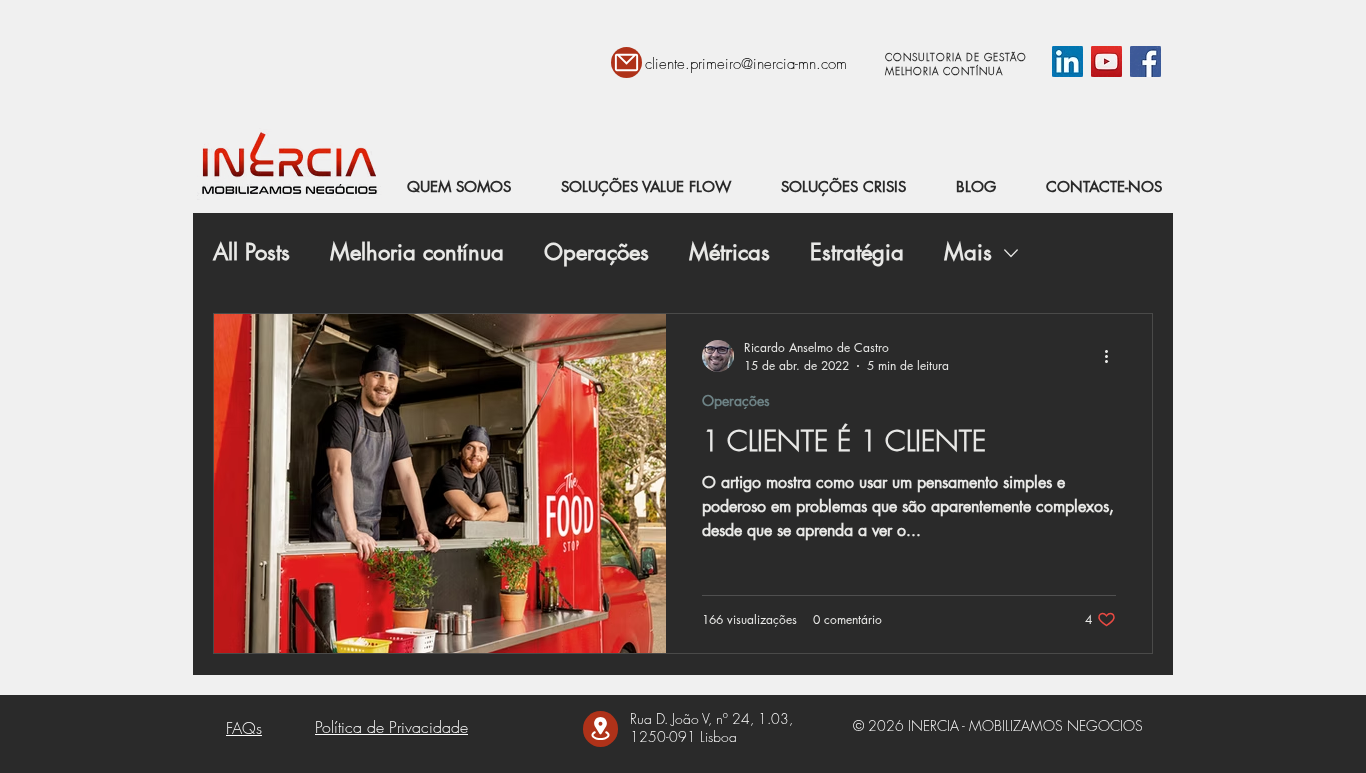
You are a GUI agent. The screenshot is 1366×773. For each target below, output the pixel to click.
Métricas (729, 252)
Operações (596, 252)
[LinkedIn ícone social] (1067, 61)
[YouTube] (1106, 61)
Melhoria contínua (417, 252)
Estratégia (857, 252)
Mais (968, 252)
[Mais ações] (1113, 356)
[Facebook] (1145, 61)
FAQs (244, 728)
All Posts (251, 252)
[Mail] (626, 62)
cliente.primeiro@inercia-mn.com (746, 64)
